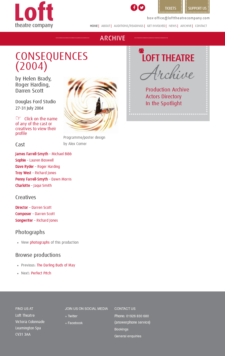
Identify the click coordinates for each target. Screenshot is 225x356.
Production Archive (167, 90)
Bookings (121, 329)
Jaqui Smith (42, 186)
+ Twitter (71, 315)
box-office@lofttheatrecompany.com (178, 18)
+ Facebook (74, 322)
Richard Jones (45, 173)
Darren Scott (42, 208)
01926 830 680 (137, 315)
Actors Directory (164, 96)
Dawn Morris (61, 179)
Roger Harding (48, 167)
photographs (40, 242)
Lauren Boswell (41, 160)
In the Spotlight (164, 103)
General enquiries (127, 335)
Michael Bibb (62, 154)
